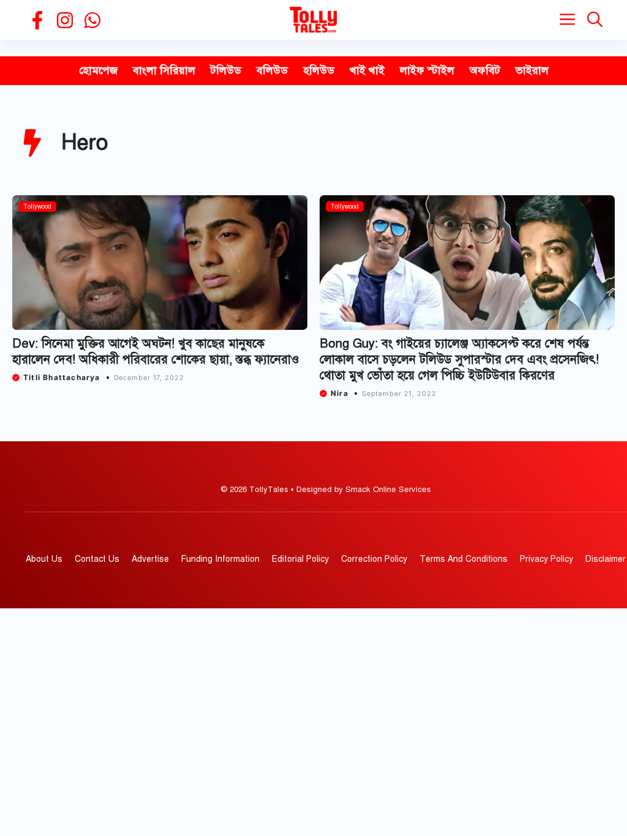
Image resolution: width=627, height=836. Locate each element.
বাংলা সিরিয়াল (164, 70)
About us (44, 559)
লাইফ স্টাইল (427, 70)
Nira (339, 393)
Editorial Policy (300, 559)
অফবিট (485, 70)
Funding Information (220, 559)
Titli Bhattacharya (61, 377)
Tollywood (37, 207)
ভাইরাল (532, 70)
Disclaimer (605, 559)
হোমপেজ (98, 70)
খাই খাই (367, 70)
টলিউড (226, 70)
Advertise (150, 559)
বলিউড (272, 70)
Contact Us (97, 559)
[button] (595, 20)
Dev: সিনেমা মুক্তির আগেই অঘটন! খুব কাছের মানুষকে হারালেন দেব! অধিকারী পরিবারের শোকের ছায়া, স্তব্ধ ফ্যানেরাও (155, 351)
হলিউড (318, 70)
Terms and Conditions (463, 559)
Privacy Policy (546, 559)
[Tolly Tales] (313, 20)
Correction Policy (374, 559)
